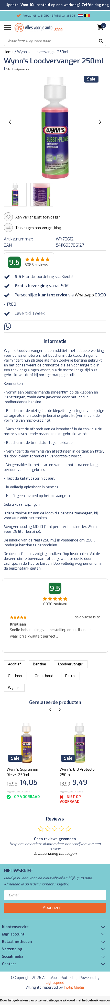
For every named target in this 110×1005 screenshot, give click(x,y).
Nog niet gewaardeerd (18, 791)
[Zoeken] (100, 40)
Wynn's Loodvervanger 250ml (42, 52)
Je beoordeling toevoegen (55, 853)
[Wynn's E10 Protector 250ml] (80, 743)
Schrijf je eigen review (17, 69)
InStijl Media (74, 987)
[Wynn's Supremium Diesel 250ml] (27, 743)
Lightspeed (55, 982)
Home (9, 52)
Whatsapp (84, 295)
